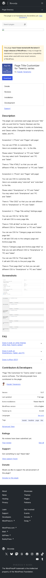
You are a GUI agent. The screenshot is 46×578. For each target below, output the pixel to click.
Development (9, 103)
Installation (8, 97)
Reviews (7, 92)
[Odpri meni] (42, 3)
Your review (6, 443)
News (4, 495)
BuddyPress (8, 539)
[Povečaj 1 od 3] (19, 282)
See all (41, 443)
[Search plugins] (25, 24)
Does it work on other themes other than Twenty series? (14, 344)
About (4, 491)
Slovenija (10, 549)
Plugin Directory (7, 10)
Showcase (28, 491)
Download (7, 78)
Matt (5, 532)
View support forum (10, 459)
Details (7, 86)
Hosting (5, 499)
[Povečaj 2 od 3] (41, 282)
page (37, 420)
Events (27, 513)
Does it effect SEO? (10, 360)
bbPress (6, 535)
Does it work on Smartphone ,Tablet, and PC (13, 352)
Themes (27, 495)
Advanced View (8, 426)
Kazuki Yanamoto (24, 72)
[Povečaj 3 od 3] (41, 300)
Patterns (27, 502)
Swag (27, 521)
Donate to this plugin (10, 478)
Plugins (27, 499)
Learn (4, 509)
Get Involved (29, 509)
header (24, 420)
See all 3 (41, 415)
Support (7, 108)
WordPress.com (9, 528)
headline (31, 420)
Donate (28, 517)
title (42, 420)
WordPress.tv (8, 521)
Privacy (5, 502)
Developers (6, 517)
